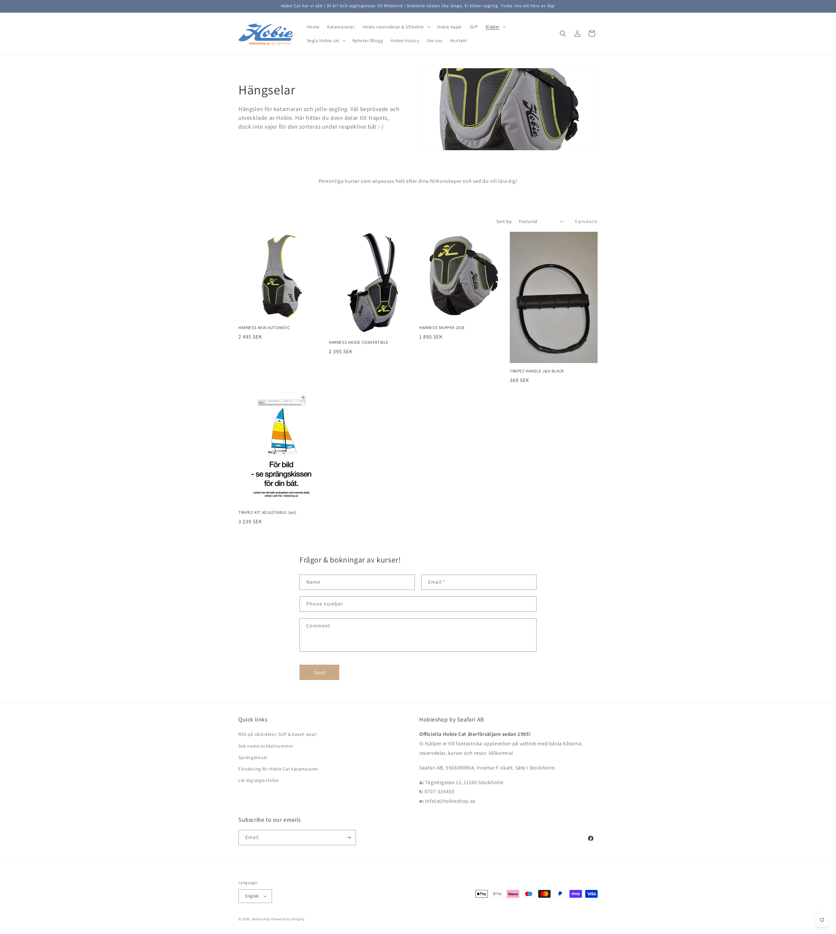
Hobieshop (261, 919)
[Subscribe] (348, 837)
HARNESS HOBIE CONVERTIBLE (359, 342)
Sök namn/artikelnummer (265, 746)
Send (319, 672)
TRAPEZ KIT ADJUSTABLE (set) (267, 512)
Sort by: (504, 221)
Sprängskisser (253, 757)
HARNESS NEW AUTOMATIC (264, 327)
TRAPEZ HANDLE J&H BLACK (537, 371)
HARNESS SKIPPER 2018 (441, 327)
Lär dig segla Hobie (258, 780)
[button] (396, 27)
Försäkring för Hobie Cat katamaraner (278, 769)
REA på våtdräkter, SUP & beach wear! (278, 734)
